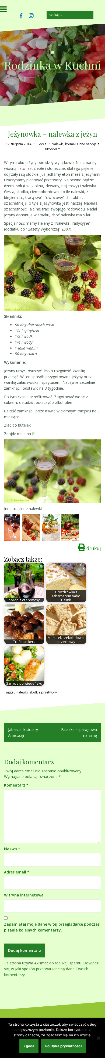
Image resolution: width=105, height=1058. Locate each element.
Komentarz (16, 785)
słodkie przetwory (43, 692)
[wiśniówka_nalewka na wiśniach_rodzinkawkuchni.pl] (12, 527)
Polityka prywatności (63, 1046)
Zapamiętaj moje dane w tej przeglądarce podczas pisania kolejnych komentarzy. (52, 927)
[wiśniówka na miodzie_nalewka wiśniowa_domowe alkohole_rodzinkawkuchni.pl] (31, 527)
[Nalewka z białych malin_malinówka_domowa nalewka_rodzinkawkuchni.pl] (51, 527)
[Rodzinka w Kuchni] (52, 54)
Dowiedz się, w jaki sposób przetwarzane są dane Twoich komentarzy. (51, 968)
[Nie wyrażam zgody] (98, 1038)
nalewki (22, 692)
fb (34, 433)
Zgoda (28, 1046)
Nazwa (12, 848)
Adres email (16, 872)
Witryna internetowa (24, 895)
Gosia (41, 144)
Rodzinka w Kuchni (52, 64)
